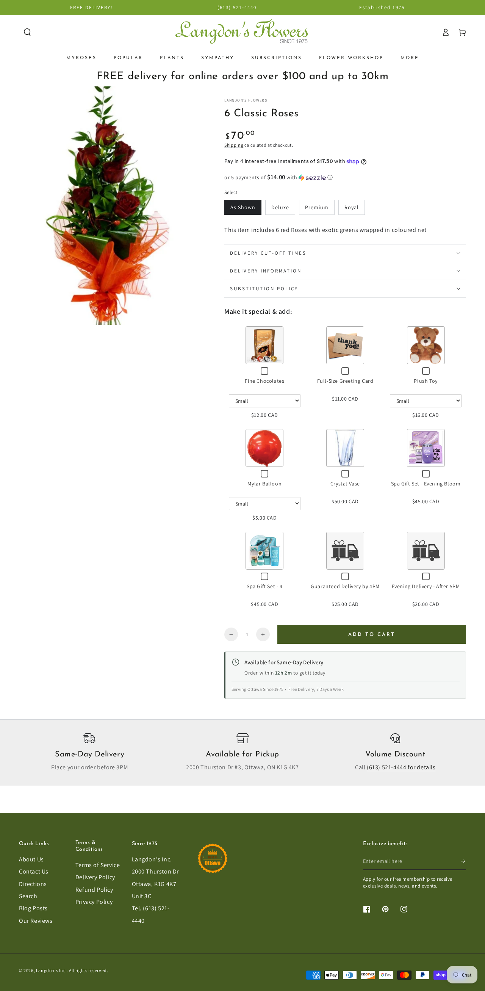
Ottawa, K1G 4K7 (154, 884)
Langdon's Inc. (152, 859)
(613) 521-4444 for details (401, 767)
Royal (351, 207)
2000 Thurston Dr (155, 871)
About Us (31, 859)
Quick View (264, 345)
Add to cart (371, 634)
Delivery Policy (95, 877)
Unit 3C (142, 896)
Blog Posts (33, 908)
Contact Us (33, 871)
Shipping (234, 145)
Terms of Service (97, 865)
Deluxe (280, 207)
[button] (27, 32)
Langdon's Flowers (245, 100)
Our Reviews (36, 921)
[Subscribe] (463, 861)
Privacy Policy (94, 902)
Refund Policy (94, 890)
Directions (33, 884)
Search (28, 896)
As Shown (242, 207)
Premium (317, 207)
